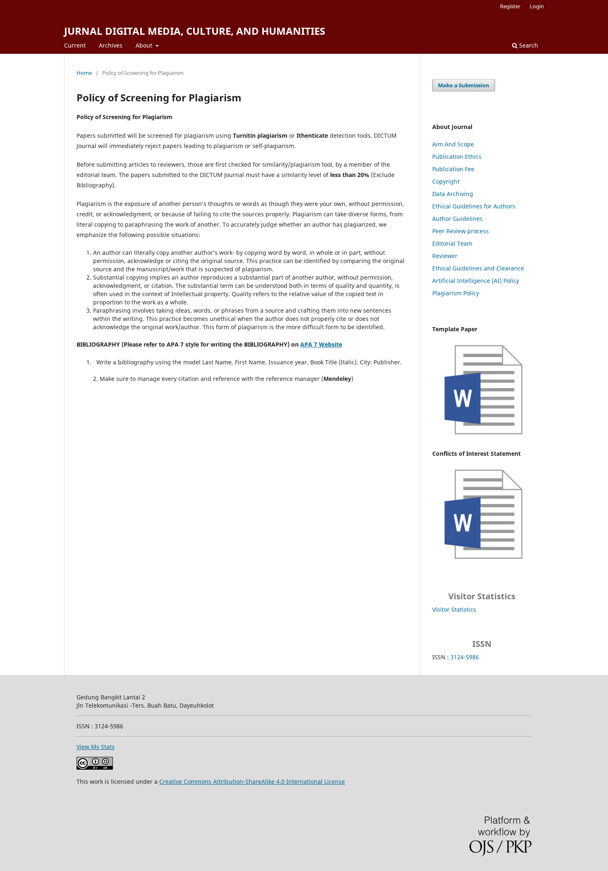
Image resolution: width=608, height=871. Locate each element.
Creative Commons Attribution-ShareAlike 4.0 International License (252, 781)
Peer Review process (460, 231)
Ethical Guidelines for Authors (473, 206)
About (145, 45)
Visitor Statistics (454, 609)
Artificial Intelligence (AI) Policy (475, 281)
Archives (110, 45)
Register (510, 6)
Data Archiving (452, 194)
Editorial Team (452, 243)
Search (527, 45)
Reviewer (444, 256)
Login (537, 6)
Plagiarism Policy (455, 293)
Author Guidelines (457, 219)
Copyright (446, 181)
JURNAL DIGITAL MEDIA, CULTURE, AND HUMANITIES (194, 31)
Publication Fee (453, 169)
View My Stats (96, 747)
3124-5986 (464, 657)
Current (75, 45)
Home (84, 73)
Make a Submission (463, 85)
